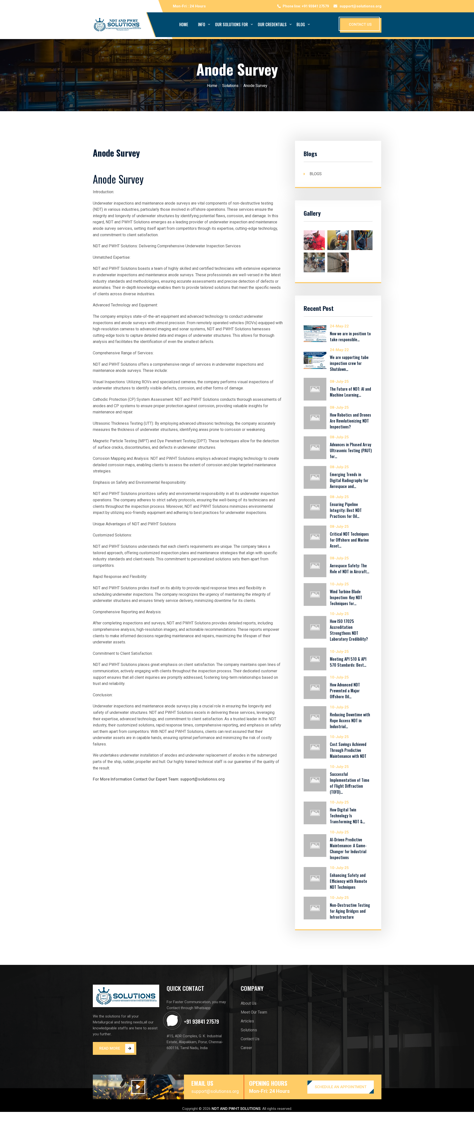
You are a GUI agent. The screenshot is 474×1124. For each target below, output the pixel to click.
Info (201, 24)
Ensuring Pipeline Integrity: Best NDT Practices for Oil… (346, 510)
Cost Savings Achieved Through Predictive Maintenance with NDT (348, 750)
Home (183, 24)
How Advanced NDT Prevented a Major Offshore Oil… (345, 691)
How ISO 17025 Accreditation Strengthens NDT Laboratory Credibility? (349, 630)
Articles (247, 1021)
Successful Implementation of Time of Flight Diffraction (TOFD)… (349, 783)
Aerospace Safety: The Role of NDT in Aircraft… (349, 568)
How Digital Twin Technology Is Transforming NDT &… (347, 816)
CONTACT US (360, 24)
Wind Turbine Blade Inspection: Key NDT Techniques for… (346, 597)
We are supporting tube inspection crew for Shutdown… (349, 363)
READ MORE (109, 1048)
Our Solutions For (231, 24)
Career (246, 1047)
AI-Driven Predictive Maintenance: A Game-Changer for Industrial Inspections (348, 848)
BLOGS (316, 173)
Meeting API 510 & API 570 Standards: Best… (348, 662)
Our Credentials (272, 24)
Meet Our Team (254, 1012)
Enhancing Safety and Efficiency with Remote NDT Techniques (348, 881)
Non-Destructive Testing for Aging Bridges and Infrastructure (350, 911)
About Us (249, 1003)
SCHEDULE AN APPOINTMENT (340, 1087)
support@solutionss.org (360, 6)
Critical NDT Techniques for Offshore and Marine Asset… (349, 540)
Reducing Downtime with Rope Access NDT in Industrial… (350, 720)
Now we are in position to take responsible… (350, 336)
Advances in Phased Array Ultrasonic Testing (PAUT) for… (351, 450)
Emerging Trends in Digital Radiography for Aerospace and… (349, 480)
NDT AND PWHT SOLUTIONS (236, 1108)
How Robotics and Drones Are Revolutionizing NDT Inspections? (350, 421)
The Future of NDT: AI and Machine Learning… (350, 392)
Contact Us (250, 1039)
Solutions (230, 85)
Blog (300, 24)
